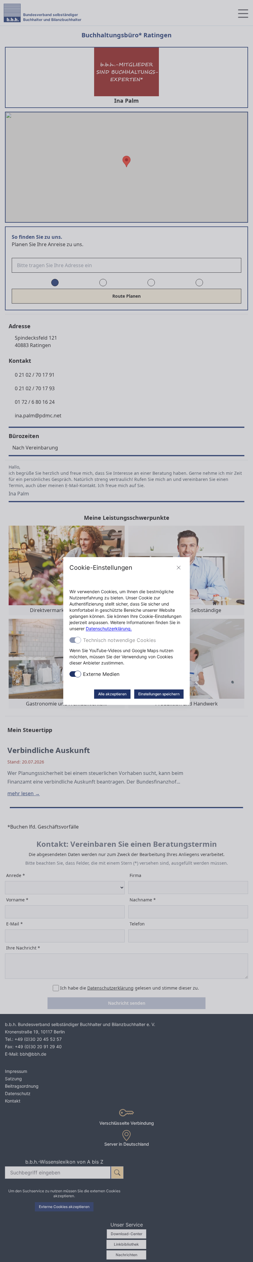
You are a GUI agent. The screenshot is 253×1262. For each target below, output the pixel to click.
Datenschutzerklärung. (109, 628)
